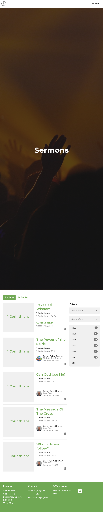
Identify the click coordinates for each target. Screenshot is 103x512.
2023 (84, 339)
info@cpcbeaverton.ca (42, 497)
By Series (23, 297)
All (73, 363)
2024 (84, 334)
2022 (84, 345)
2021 (84, 351)
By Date (9, 297)
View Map (8, 503)
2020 (84, 357)
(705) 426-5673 (41, 492)
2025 (84, 328)
